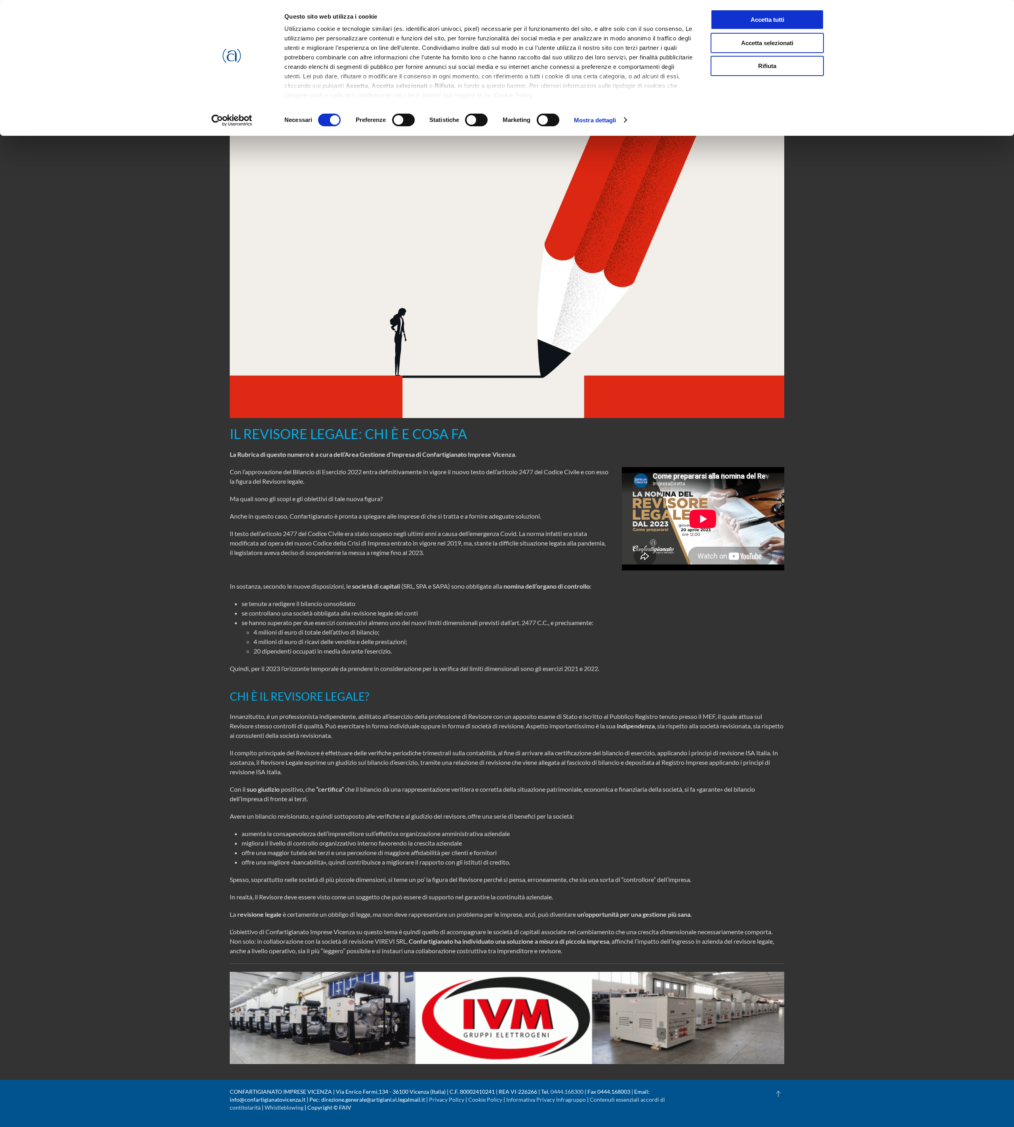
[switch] (403, 120)
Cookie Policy (485, 1099)
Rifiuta (767, 66)
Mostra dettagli (595, 120)
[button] (778, 1094)
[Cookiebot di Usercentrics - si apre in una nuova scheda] (232, 120)
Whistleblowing (284, 1107)
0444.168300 (567, 1091)
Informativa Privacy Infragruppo (546, 1099)
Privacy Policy (446, 1099)
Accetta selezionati (767, 43)
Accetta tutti (767, 19)
